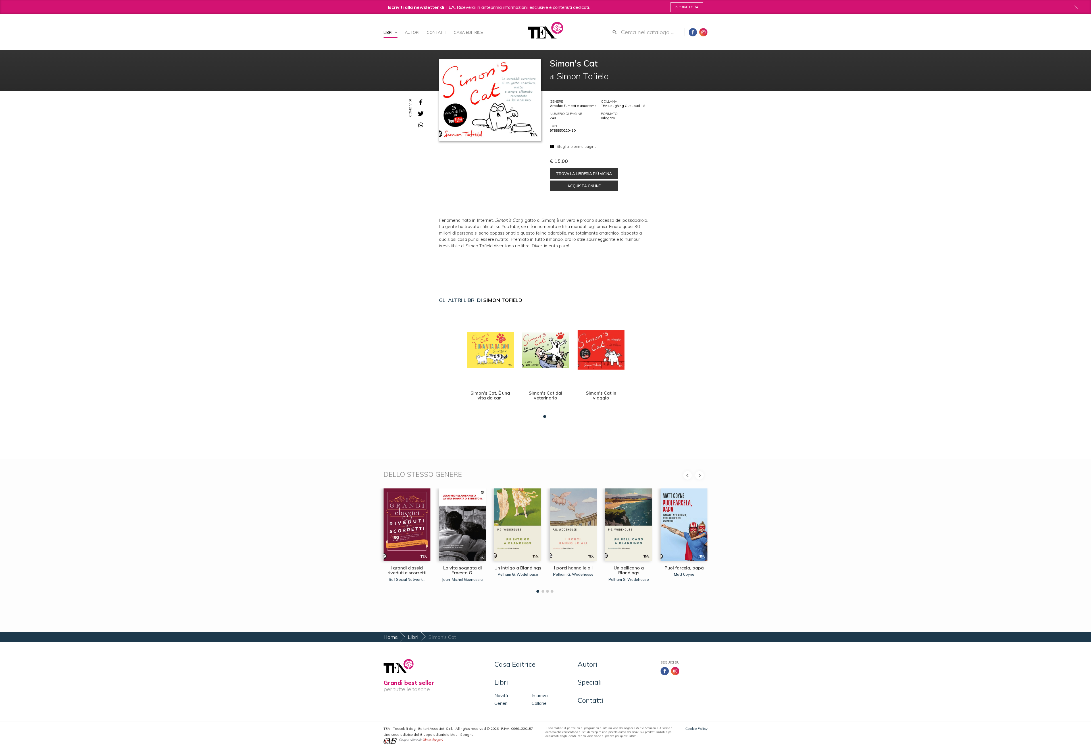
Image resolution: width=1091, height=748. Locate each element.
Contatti (436, 32)
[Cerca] (615, 32)
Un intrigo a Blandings (517, 568)
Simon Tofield (502, 300)
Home (391, 637)
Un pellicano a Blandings (629, 570)
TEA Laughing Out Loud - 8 (623, 105)
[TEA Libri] (545, 30)
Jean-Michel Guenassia (462, 579)
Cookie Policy (696, 728)
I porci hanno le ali (573, 568)
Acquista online (584, 186)
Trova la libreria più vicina (584, 173)
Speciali (590, 682)
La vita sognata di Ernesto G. (462, 570)
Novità (501, 695)
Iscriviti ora (686, 7)
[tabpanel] (490, 364)
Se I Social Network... (407, 579)
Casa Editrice (468, 32)
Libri (388, 32)
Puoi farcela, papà (684, 568)
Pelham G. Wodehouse (518, 574)
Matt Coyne (684, 574)
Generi (500, 703)
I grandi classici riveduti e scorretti (407, 570)
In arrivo (540, 695)
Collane (539, 703)
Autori (412, 32)
